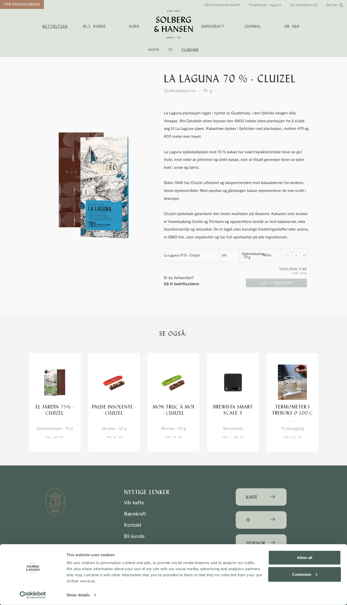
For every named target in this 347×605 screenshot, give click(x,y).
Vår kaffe (134, 503)
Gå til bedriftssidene (181, 283)
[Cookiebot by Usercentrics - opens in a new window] (33, 595)
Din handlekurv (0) (304, 5)
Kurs (134, 26)
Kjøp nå (44, 447)
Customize (301, 574)
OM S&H (291, 26)
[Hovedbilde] (92, 185)
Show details (78, 595)
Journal (252, 26)
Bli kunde (94, 26)
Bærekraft (212, 26)
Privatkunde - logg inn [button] (265, 5)
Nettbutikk (55, 26)
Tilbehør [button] (190, 50)
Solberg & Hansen (173, 24)
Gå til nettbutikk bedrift (222, 5)
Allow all (304, 557)
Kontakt (132, 525)
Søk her (332, 5)
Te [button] (170, 50)
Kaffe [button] (154, 50)
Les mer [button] (65, 447)
